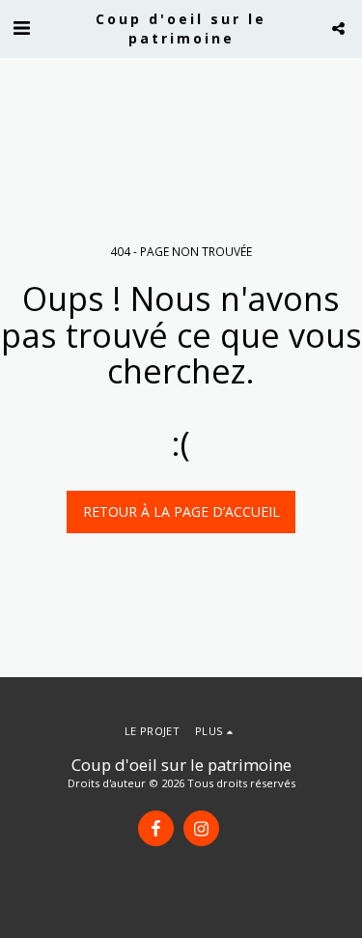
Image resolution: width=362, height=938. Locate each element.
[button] (21, 27)
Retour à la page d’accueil (181, 511)
